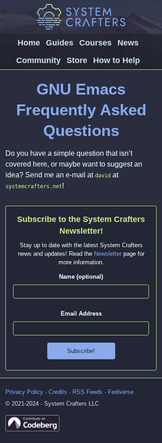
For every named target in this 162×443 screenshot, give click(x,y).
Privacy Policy (24, 392)
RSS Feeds (87, 392)
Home (29, 42)
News (128, 42)
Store (77, 60)
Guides (59, 42)
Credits (58, 392)
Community (38, 60)
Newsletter (108, 253)
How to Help (116, 60)
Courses (95, 42)
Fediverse (121, 392)
